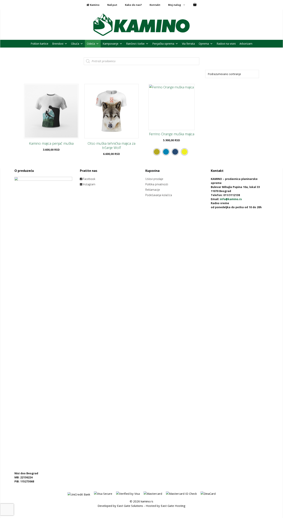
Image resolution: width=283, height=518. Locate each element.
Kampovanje (110, 43)
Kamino (94, 5)
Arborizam (245, 43)
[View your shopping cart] (194, 5)
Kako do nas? (133, 5)
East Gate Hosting (173, 506)
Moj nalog (174, 5)
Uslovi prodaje (154, 179)
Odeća (91, 43)
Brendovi (57, 43)
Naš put (112, 5)
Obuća (75, 43)
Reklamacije (152, 189)
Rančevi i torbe (135, 43)
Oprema (204, 43)
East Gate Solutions (130, 506)
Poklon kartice (39, 43)
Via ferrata (188, 43)
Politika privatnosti (156, 184)
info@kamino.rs (231, 199)
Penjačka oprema (163, 43)
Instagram (88, 184)
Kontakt (155, 5)
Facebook (88, 179)
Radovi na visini (226, 43)
